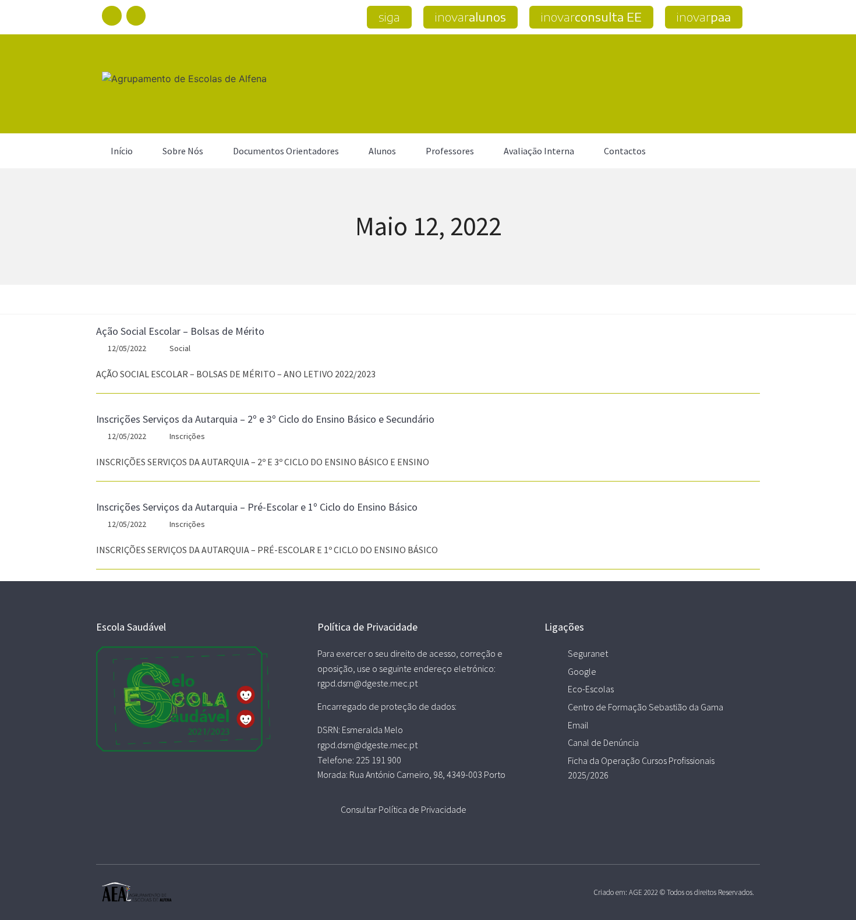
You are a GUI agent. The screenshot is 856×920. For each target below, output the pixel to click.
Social (179, 348)
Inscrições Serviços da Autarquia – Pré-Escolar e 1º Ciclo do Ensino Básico (257, 507)
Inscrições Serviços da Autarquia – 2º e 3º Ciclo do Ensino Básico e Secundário (265, 419)
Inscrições (187, 436)
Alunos (382, 151)
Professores (450, 151)
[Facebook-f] (112, 16)
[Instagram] (136, 16)
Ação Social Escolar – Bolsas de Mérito (180, 331)
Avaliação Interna (539, 151)
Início (122, 151)
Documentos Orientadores (286, 151)
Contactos (625, 151)
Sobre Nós (182, 151)
